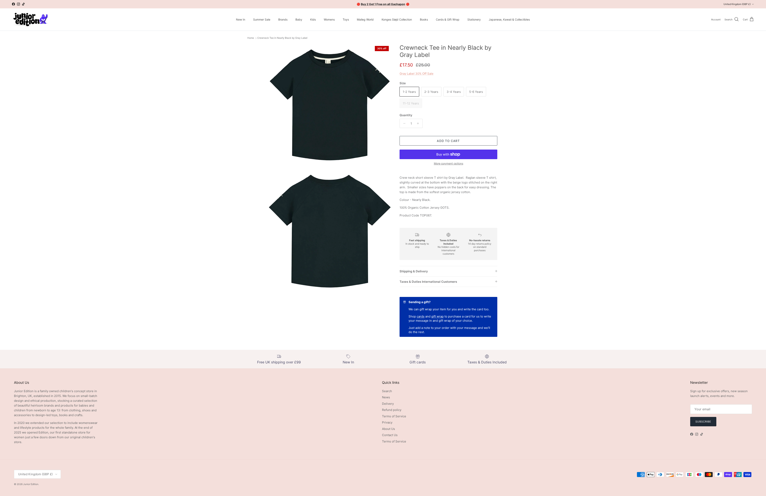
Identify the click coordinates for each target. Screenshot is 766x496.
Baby (298, 19)
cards (420, 316)
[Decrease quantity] (403, 123)
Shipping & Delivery (414, 271)
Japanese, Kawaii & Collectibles (509, 19)
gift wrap (437, 316)
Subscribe (703, 421)
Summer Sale (261, 19)
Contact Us (390, 435)
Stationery (474, 19)
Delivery (388, 404)
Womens (329, 19)
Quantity (406, 115)
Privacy (387, 422)
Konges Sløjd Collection (397, 19)
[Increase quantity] (419, 123)
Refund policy (391, 410)
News (386, 397)
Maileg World (365, 19)
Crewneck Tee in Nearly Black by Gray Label (282, 38)
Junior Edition (30, 484)
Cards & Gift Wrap (447, 19)
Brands (282, 19)
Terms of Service (394, 416)
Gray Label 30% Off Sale (416, 73)
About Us (388, 429)
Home (250, 38)
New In (240, 19)
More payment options (448, 163)
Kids (313, 19)
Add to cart (448, 141)
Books (424, 19)
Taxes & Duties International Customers (428, 282)
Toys (346, 19)
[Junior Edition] (30, 19)
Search (387, 391)
